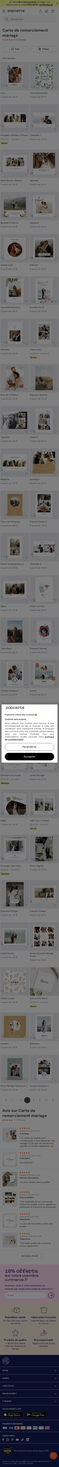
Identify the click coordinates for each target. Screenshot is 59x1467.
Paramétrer (29, 747)
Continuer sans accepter (15, 719)
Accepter (29, 756)
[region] (30, 733)
